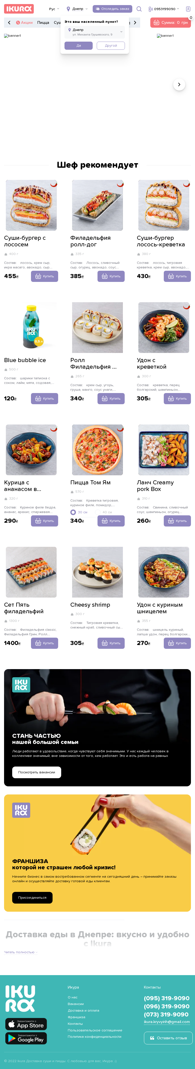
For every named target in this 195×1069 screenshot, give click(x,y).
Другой (111, 45)
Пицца (43, 23)
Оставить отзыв (172, 1038)
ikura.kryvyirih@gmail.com (167, 1022)
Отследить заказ (115, 9)
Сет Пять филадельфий (24, 608)
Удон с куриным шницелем (160, 608)
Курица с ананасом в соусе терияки (24, 486)
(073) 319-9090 (166, 1015)
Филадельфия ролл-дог (90, 241)
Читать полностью (19, 952)
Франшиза (76, 1017)
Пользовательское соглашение (95, 1030)
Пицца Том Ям (90, 483)
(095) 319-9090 (166, 998)
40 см (107, 512)
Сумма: (170, 23)
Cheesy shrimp (90, 605)
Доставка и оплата (83, 1010)
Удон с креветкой (152, 363)
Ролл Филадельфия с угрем (92, 363)
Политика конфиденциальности (94, 1037)
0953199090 (164, 9)
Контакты (75, 1024)
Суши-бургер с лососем (25, 241)
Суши (59, 23)
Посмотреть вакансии (36, 772)
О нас (72, 997)
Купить (48, 276)
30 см (82, 512)
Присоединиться (32, 898)
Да (78, 45)
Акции (27, 23)
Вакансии (76, 1004)
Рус (52, 9)
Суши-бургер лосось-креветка (161, 241)
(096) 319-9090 (166, 1007)
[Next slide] (179, 84)
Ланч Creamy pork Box (155, 486)
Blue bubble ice (25, 360)
